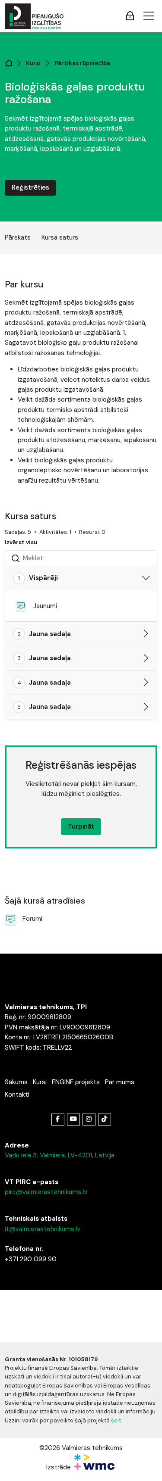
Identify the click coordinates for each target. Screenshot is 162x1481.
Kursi (33, 63)
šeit (116, 1420)
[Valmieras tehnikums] (34, 16)
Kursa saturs (59, 237)
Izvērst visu (21, 542)
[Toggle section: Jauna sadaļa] (146, 634)
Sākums (16, 1082)
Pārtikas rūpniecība (82, 63)
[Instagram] (89, 1119)
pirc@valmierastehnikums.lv (46, 1192)
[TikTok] (104, 1119)
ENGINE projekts (76, 1082)
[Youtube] (73, 1119)
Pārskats (18, 237)
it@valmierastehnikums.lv (42, 1229)
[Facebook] (57, 1119)
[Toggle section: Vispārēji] (146, 578)
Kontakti (17, 1094)
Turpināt (81, 826)
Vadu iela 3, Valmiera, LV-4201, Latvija (59, 1155)
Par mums (119, 1082)
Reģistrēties (30, 187)
